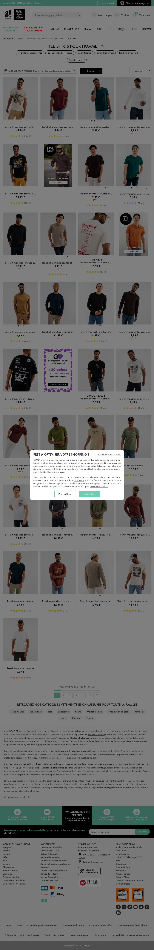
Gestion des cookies (99, 486)
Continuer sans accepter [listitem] (109, 454)
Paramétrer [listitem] (64, 494)
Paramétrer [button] (79, 480)
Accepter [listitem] (89, 494)
